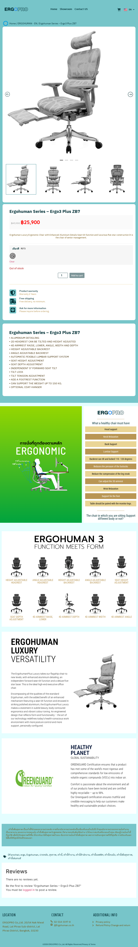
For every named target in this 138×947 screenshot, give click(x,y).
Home (53, 9)
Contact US (81, 9)
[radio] (12, 255)
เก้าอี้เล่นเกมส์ (14, 858)
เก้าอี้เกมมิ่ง (110, 855)
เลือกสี (15, 248)
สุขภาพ (52, 855)
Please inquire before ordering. (34, 311)
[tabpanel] (69, 93)
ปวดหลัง (44, 855)
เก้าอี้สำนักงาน (83, 855)
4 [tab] (76, 161)
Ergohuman (32, 855)
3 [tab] (71, 161)
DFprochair (13, 855)
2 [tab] (66, 161)
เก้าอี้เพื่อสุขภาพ (14, 829)
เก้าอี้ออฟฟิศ (97, 855)
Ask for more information (32, 308)
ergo (23, 855)
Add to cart (77, 275)
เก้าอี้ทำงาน (69, 855)
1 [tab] (61, 161)
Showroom (66, 9)
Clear (11, 261)
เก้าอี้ (60, 855)
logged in (29, 890)
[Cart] (119, 9)
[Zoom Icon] (69, 93)
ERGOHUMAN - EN (27, 23)
